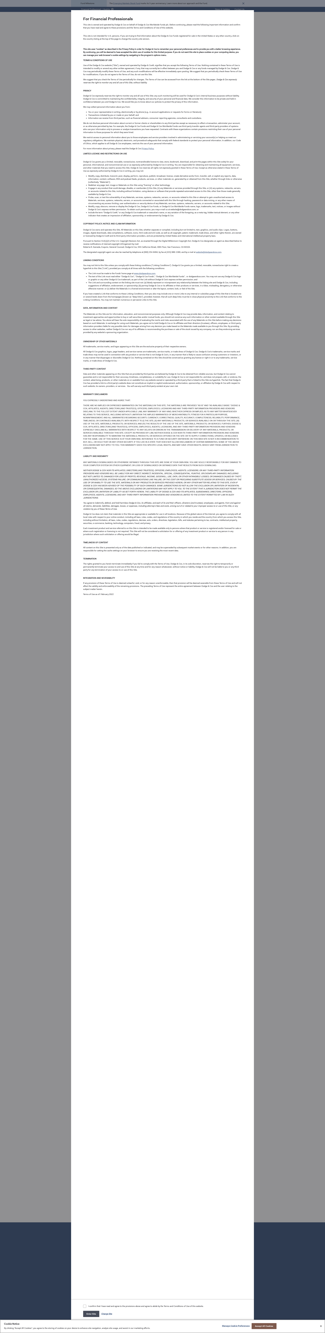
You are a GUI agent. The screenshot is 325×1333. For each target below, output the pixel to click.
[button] (107, 1314)
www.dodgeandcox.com (144, 273)
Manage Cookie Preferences (236, 1325)
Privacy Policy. (148, 148)
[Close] (321, 1326)
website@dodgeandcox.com (208, 252)
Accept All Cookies (264, 1326)
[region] (162, 1326)
